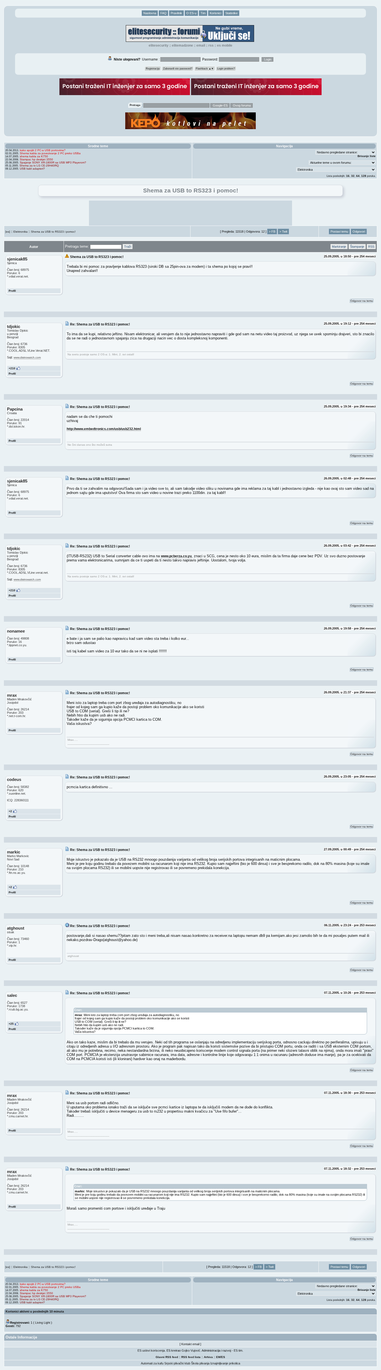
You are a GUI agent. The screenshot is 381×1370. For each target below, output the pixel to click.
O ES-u (191, 13)
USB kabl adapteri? (32, 168)
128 (363, 175)
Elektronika (20, 231)
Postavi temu (339, 231)
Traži (127, 246)
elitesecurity (158, 45)
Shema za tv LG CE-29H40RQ (39, 165)
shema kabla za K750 (34, 156)
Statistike (231, 13)
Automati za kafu (152, 1363)
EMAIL (200, 45)
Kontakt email (190, 1344)
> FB (272, 231)
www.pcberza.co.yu (176, 556)
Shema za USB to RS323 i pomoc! (53, 231)
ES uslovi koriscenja (151, 1350)
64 (358, 175)
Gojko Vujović (191, 1350)
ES (223, 1357)
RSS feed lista (191, 1357)
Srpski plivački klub (177, 1363)
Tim (203, 13)
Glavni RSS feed (167, 1357)
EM (218, 1357)
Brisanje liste (367, 156)
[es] (7, 231)
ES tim (238, 1350)
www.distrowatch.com (27, 357)
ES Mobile (224, 45)
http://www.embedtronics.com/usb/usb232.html (104, 429)
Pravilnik (176, 13)
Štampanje (357, 246)
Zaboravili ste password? (177, 68)
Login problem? (226, 68)
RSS (211, 45)
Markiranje (339, 246)
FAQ (163, 13)
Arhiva (208, 1357)
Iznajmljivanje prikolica (225, 1363)
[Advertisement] (190, 213)
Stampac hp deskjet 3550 (36, 159)
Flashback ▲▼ (205, 68)
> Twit (283, 231)
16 (347, 175)
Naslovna (149, 13)
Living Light (42, 1322)
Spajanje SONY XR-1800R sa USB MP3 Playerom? (53, 162)
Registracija (153, 68)
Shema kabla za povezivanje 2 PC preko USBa (50, 153)
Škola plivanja (200, 1363)
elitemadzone (182, 45)
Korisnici (215, 13)
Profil (12, 290)
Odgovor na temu (361, 300)
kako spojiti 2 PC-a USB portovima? (43, 150)
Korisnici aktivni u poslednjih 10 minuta (35, 1311)
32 (353, 175)
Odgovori (359, 231)
